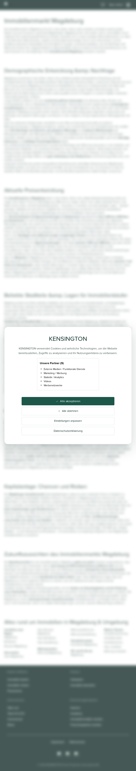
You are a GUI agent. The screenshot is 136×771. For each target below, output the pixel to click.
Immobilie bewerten (82, 685)
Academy (76, 713)
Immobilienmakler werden (86, 719)
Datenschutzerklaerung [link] (68, 431)
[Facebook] (68, 754)
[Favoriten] (102, 4)
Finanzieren (14, 691)
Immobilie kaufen (18, 679)
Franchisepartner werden (85, 725)
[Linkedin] (76, 754)
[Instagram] (59, 754)
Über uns (13, 708)
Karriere (75, 708)
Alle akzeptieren (70, 401)
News (10, 725)
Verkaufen (76, 679)
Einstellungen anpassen (68, 421)
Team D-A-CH (15, 713)
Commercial (14, 719)
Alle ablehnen (70, 411)
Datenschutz (77, 742)
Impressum (57, 742)
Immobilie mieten (18, 685)
